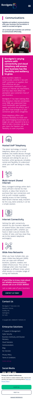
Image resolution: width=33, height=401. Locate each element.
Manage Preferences (17, 397)
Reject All (16, 392)
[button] (29, 6)
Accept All (16, 387)
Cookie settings (6, 361)
